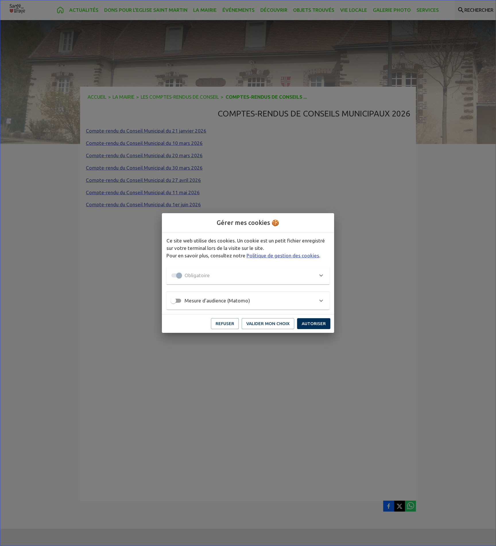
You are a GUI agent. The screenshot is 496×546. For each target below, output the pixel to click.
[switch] (173, 300)
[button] (248, 275)
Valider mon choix (268, 323)
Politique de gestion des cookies (283, 255)
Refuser (225, 323)
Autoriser (314, 323)
